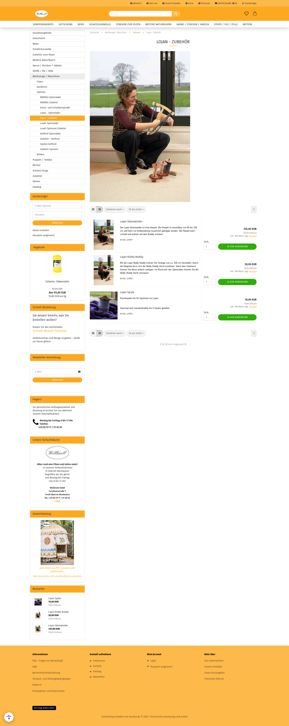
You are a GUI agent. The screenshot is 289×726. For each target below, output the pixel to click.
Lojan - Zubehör (48, 118)
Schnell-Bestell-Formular (50, 331)
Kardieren (42, 86)
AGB (34, 666)
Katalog (37, 186)
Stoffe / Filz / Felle (226, 24)
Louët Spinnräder (49, 123)
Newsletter (99, 676)
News (81, 24)
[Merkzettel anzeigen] (246, 14)
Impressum (99, 660)
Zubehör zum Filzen (128, 24)
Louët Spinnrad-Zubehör (53, 128)
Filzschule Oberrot (214, 678)
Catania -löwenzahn (57, 281)
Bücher (37, 165)
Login (153, 660)
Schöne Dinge (40, 170)
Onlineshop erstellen (113, 716)
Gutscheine (66, 24)
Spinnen (41, 92)
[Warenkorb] (255, 14)
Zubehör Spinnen (49, 149)
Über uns (153, 3)
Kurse (190, 3)
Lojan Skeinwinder (131, 221)
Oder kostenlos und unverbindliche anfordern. (57, 576)
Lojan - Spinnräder (50, 112)
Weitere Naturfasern (158, 24)
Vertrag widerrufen (44, 708)
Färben (36, 181)
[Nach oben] (280, 721)
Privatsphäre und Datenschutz (48, 691)
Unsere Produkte (172, 3)
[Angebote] (80, 247)
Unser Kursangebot (214, 672)
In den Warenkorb (237, 246)
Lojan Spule (127, 292)
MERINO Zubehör (49, 102)
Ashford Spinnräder (50, 133)
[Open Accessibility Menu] (9, 717)
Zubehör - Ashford (49, 138)
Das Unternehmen (214, 660)
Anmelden (57, 223)
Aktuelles (136, 3)
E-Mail (57, 501)
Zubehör (37, 175)
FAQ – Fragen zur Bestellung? (47, 660)
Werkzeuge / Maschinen (46, 76)
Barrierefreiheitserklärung (46, 672)
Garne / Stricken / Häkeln (192, 24)
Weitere (247, 24)
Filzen (40, 81)
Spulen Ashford (48, 144)
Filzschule (205, 3)
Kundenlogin (250, 3)
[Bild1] (57, 264)
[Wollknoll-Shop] (41, 14)
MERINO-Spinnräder (50, 97)
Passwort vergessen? (44, 235)
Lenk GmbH (181, 716)
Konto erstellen (41, 230)
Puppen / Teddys (42, 159)
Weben (40, 154)
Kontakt (97, 666)
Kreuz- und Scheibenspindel (55, 107)
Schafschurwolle (100, 24)
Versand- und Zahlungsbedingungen (51, 678)
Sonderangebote (43, 24)
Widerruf (36, 684)
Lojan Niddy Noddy (131, 256)
